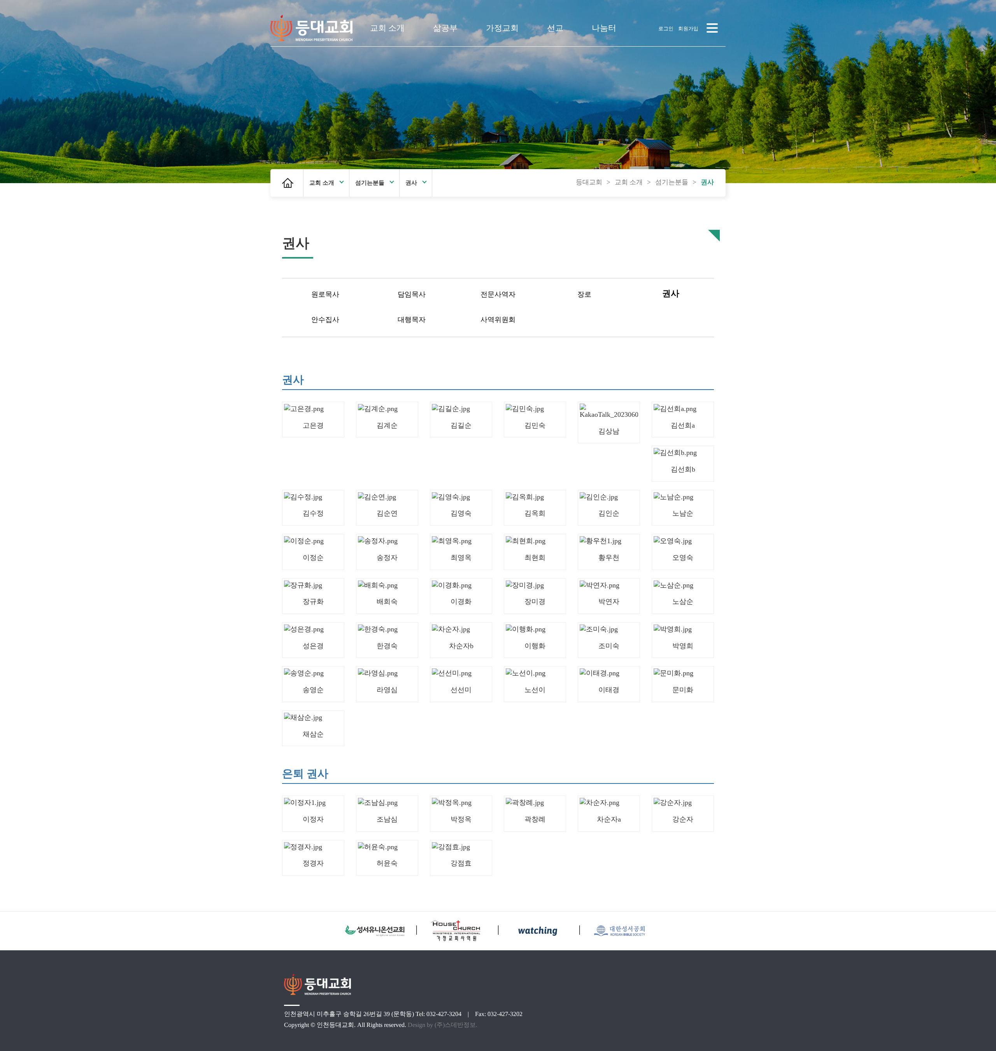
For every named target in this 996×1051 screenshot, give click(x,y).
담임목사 (412, 294)
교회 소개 (387, 28)
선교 (555, 28)
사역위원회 (498, 320)
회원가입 (688, 28)
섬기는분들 (369, 183)
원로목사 (325, 294)
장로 (584, 294)
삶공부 (445, 28)
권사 (411, 183)
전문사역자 (498, 294)
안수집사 (325, 320)
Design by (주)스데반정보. (442, 1024)
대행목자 (412, 320)
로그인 (665, 28)
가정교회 (502, 28)
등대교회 (589, 182)
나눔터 (604, 28)
